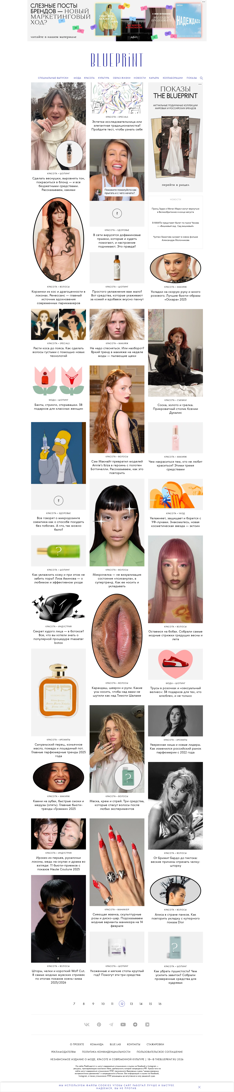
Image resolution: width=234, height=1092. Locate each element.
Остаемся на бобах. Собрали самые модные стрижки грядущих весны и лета (175, 635)
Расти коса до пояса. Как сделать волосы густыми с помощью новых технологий (59, 352)
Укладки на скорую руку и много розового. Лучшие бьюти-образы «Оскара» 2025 (175, 295)
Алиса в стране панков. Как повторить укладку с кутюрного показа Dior (176, 918)
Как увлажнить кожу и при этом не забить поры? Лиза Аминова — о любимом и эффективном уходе (58, 578)
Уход (182, 514)
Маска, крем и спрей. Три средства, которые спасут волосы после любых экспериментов (117, 805)
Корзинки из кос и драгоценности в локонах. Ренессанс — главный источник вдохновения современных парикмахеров (58, 297)
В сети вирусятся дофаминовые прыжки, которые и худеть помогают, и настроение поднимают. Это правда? (117, 241)
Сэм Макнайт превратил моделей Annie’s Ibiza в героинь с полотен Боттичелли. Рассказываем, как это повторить (117, 467)
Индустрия (65, 627)
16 (159, 1004)
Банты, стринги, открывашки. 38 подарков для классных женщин (58, 406)
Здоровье (65, 513)
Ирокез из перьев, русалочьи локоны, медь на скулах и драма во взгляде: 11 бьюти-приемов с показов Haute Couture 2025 (58, 863)
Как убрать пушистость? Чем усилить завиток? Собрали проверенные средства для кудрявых (175, 977)
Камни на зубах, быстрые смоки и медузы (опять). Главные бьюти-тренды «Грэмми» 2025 (58, 805)
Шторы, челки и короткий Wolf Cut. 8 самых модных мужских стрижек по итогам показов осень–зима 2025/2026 (58, 977)
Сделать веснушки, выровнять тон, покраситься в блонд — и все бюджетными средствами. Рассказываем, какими (58, 184)
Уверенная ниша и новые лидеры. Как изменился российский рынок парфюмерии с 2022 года (175, 748)
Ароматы (64, 740)
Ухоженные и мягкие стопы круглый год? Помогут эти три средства (117, 973)
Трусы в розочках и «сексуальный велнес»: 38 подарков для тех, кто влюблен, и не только (175, 692)
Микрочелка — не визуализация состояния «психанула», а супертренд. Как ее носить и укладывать (117, 580)
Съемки (182, 400)
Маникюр (123, 910)
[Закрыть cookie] (199, 1087)
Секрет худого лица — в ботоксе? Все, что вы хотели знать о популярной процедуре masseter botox (58, 637)
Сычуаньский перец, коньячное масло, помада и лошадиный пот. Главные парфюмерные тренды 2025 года (58, 750)
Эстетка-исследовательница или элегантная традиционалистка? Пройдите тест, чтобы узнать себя (117, 125)
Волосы (65, 287)
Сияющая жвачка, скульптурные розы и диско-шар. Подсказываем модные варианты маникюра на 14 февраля (117, 920)
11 (112, 1004)
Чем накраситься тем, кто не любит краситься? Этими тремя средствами (175, 465)
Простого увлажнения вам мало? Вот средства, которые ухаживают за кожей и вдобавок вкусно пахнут (117, 295)
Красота (52, 174)
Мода (52, 400)
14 (140, 1004)
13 (131, 1004)
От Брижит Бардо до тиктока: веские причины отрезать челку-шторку (175, 862)
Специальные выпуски (53, 78)
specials (65, 344)
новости (175, 200)
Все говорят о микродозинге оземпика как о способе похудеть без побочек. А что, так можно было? (58, 524)
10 (103, 1004)
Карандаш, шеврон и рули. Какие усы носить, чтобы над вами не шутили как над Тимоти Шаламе (117, 692)
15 (150, 1004)
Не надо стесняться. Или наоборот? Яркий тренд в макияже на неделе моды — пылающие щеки (117, 352)
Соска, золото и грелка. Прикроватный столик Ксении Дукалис (175, 409)
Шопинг (65, 174)
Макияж (65, 797)
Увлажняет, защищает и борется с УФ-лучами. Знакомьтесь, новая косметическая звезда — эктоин (175, 522)
